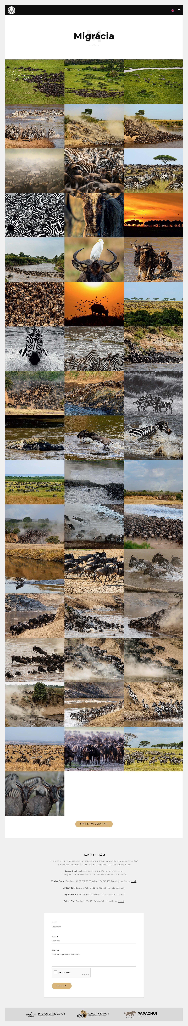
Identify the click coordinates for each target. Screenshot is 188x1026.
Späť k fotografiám (94, 824)
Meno (55, 922)
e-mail (123, 875)
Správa (55, 950)
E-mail (55, 936)
